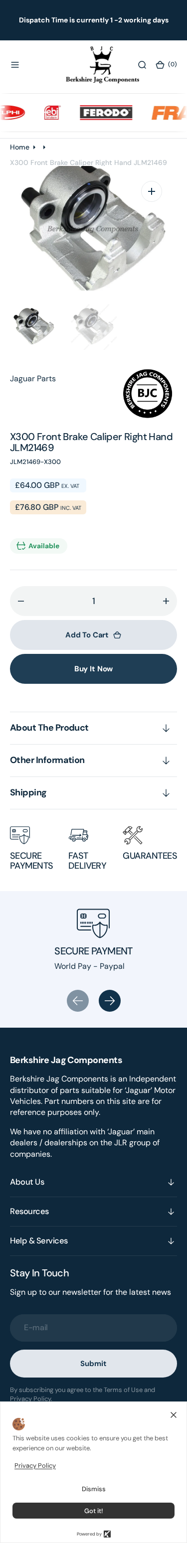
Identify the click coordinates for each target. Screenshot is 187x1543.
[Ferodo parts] (99, 112)
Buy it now (93, 669)
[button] (15, 65)
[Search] (142, 65)
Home (19, 147)
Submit (93, 1364)
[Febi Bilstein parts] (45, 112)
